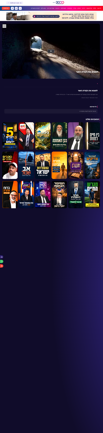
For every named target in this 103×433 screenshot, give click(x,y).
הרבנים (57, 8)
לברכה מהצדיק (35, 8)
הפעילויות (63, 8)
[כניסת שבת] (12, 8)
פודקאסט (89, 8)
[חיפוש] (20, 8)
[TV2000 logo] (60, 3)
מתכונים (69, 8)
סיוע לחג (43, 8)
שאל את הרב (50, 8)
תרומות (5, 8)
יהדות (83, 8)
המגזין (79, 8)
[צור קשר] (16, 8)
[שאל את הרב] (1, 261)
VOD (94, 8)
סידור (74, 8)
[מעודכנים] (1, 266)
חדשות (99, 8)
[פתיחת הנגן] (1, 257)
